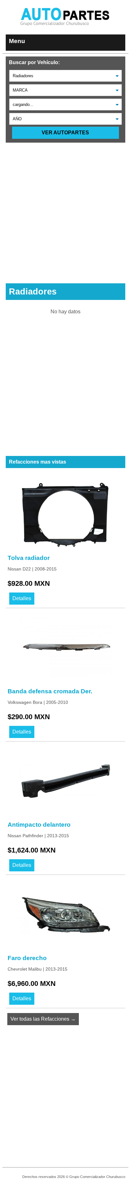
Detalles (21, 598)
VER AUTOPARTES (65, 132)
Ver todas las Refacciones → (43, 1019)
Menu (17, 41)
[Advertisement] (65, 208)
